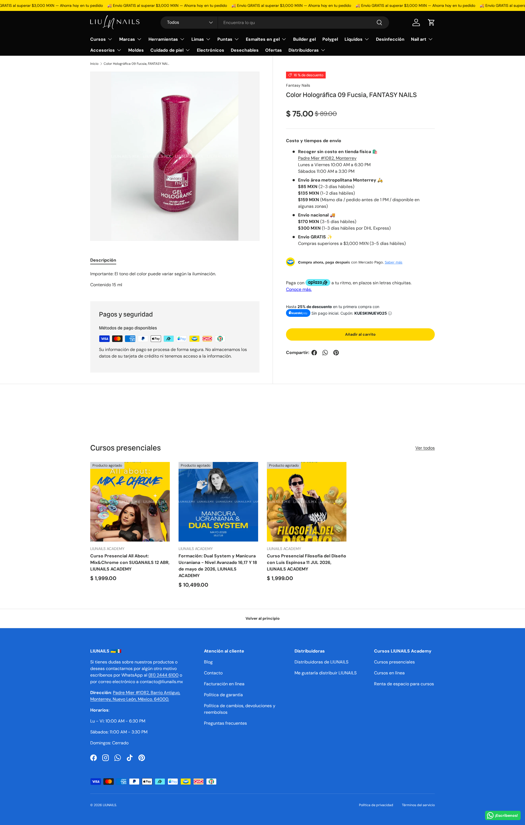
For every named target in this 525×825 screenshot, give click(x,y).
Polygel (330, 39)
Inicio (94, 64)
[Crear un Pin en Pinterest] (336, 352)
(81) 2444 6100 (163, 675)
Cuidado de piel (166, 50)
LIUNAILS (109, 805)
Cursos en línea (389, 673)
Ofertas (273, 50)
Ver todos (425, 448)
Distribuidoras (303, 50)
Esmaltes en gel (263, 39)
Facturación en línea (224, 684)
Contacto (213, 673)
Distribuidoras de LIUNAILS (321, 662)
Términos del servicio (418, 805)
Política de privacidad (376, 805)
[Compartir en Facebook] (314, 352)
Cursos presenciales (394, 662)
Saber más (393, 262)
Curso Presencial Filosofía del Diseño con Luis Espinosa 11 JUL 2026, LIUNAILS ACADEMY (306, 562)
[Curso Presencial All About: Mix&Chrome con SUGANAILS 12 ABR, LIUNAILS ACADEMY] (130, 502)
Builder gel (304, 39)
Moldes (136, 50)
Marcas (127, 39)
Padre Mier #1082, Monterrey (327, 158)
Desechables (245, 50)
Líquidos (354, 39)
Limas (197, 39)
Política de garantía (223, 695)
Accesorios (102, 50)
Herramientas (163, 39)
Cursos (98, 39)
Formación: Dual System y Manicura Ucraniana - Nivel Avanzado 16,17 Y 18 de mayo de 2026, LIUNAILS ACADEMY (218, 565)
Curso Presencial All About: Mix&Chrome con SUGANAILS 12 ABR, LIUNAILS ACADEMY (130, 562)
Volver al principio (263, 618)
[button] (431, 22)
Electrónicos (210, 50)
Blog (208, 662)
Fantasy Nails (298, 85)
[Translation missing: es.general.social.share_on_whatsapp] (325, 352)
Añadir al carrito (360, 334)
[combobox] (275, 22)
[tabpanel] (174, 279)
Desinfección (390, 39)
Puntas (224, 39)
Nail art (418, 39)
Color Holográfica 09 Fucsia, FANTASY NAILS (136, 64)
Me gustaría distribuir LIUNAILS (325, 673)
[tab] (103, 260)
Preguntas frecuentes (225, 723)
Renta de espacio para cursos (404, 684)
